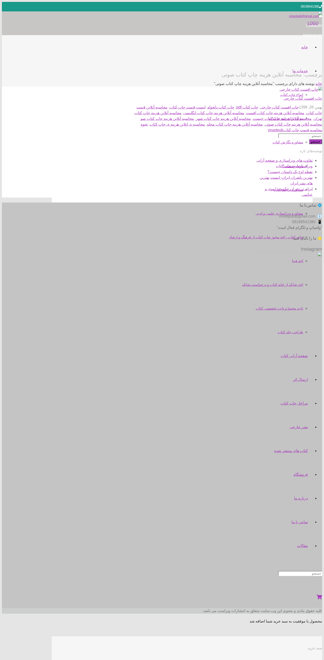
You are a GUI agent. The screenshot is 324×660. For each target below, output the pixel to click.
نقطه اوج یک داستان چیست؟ (290, 172)
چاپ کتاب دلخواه (221, 107)
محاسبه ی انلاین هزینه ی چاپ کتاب (177, 124)
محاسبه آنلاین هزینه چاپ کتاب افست (275, 113)
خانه (318, 84)
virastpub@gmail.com (304, 16)
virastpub (275, 130)
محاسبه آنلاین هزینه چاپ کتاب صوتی (293, 124)
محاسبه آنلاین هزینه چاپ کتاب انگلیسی (213, 113)
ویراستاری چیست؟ (297, 166)
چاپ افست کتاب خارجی (302, 98)
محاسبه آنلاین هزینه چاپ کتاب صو (167, 119)
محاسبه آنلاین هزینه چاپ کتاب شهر (223, 119)
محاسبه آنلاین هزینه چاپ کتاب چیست (282, 119)
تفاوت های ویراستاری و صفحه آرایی (284, 160)
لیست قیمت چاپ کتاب (187, 107)
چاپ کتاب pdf (247, 107)
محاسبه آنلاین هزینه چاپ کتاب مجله (235, 124)
